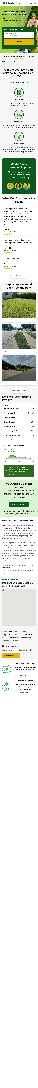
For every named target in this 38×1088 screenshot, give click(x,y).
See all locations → (11, 655)
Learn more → (25, 675)
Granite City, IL (7, 650)
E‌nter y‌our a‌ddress (10, 33)
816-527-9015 (6, 568)
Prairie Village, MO (25, 650)
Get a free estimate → (19, 504)
